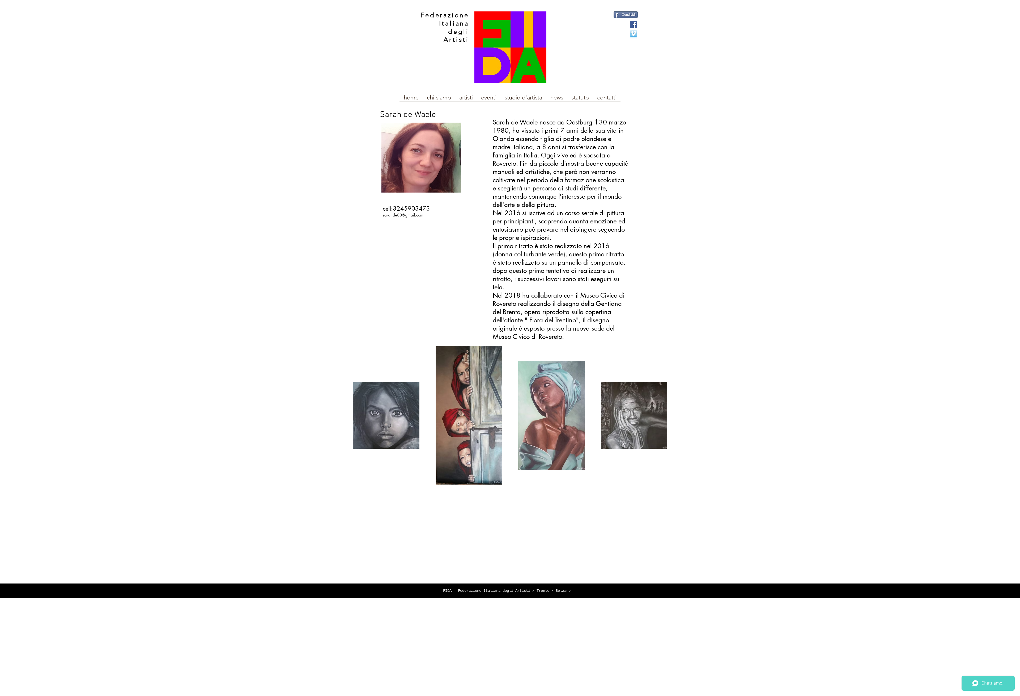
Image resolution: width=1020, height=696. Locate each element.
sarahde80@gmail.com (403, 215)
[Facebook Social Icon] (633, 24)
